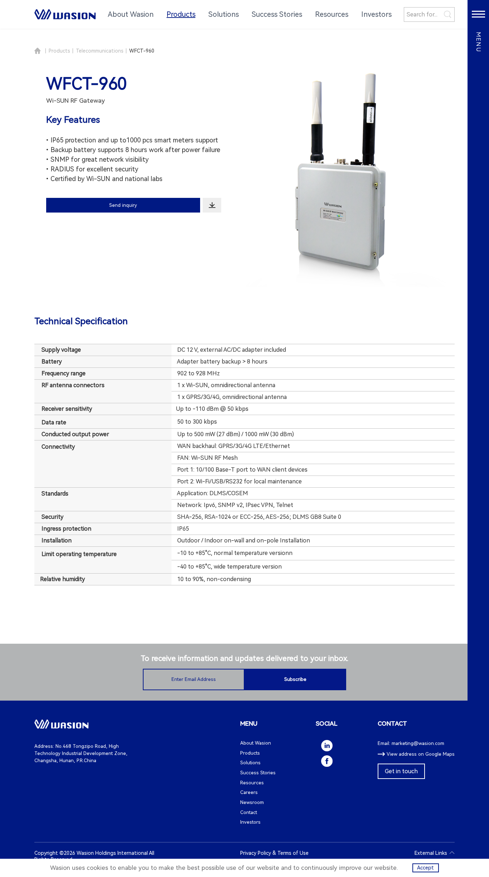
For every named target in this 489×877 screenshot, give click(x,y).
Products (59, 51)
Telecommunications (100, 51)
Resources (252, 782)
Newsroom (252, 802)
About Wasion (255, 743)
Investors (250, 822)
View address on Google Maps (421, 754)
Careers (249, 792)
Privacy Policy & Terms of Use (274, 853)
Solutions (250, 762)
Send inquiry (123, 205)
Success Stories (258, 772)
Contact (248, 812)
